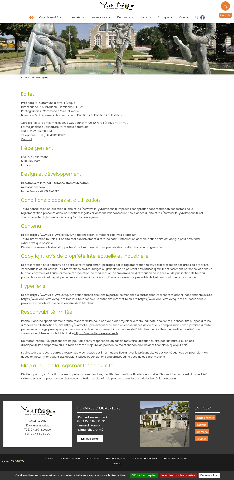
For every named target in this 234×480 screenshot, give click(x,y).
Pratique (163, 17)
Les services (99, 17)
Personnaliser (209, 475)
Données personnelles (144, 458)
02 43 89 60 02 (40, 434)
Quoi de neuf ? (48, 17)
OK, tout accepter (144, 475)
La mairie (75, 17)
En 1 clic (225, 15)
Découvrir (123, 17)
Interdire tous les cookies (178, 475)
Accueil (25, 77)
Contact (185, 17)
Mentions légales (115, 458)
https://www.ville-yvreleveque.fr (95, 209)
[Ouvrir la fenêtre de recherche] (196, 17)
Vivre (144, 17)
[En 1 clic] (225, 6)
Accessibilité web (70, 458)
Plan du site (93, 458)
